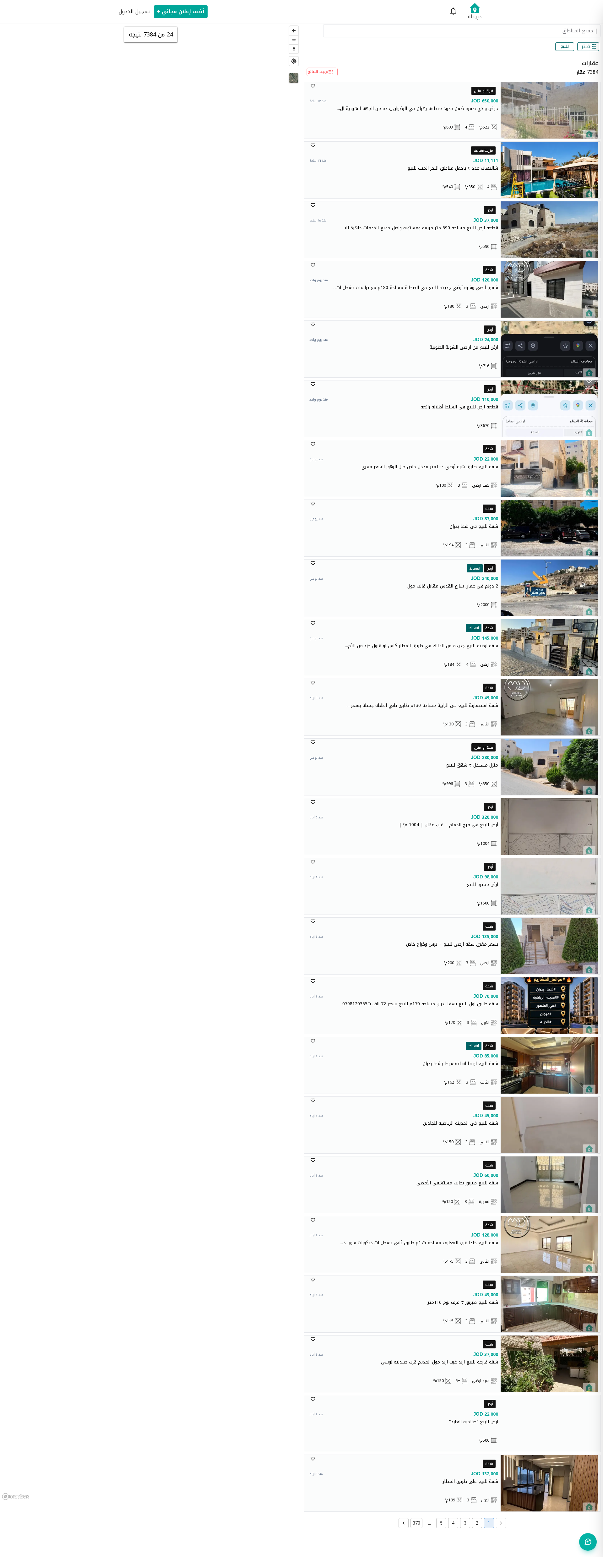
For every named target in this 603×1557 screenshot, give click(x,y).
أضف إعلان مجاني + (180, 11)
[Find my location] (293, 61)
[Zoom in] (293, 30)
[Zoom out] (293, 39)
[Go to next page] (404, 1523)
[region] (151, 762)
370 (416, 1523)
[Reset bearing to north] (293, 48)
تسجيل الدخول (135, 11)
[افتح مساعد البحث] (588, 1542)
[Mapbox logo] (16, 1496)
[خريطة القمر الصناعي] (293, 78)
